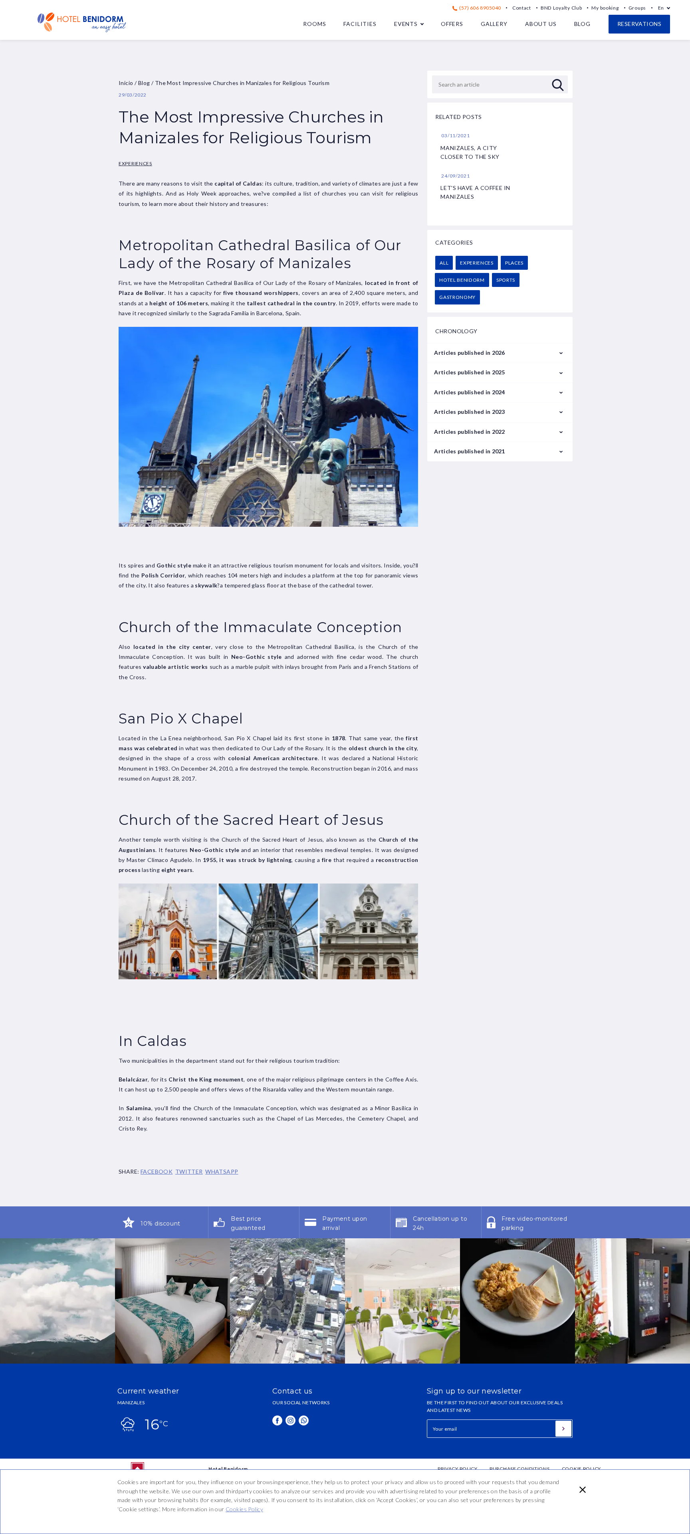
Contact (521, 8)
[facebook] (277, 1420)
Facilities (359, 23)
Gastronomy (457, 297)
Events (406, 23)
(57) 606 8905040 (479, 8)
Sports (505, 280)
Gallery (494, 23)
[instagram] (290, 1420)
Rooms (314, 23)
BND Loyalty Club (561, 8)
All (444, 263)
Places (514, 263)
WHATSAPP (221, 1171)
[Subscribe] (563, 1429)
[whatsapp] (304, 1420)
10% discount (160, 1223)
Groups (637, 8)
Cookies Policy (244, 1509)
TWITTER (189, 1171)
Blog (582, 23)
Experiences (135, 163)
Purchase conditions (520, 1469)
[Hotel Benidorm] (81, 35)
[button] (583, 1490)
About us (541, 23)
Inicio (126, 82)
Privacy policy (458, 1469)
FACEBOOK (156, 1171)
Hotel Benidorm (461, 280)
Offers (452, 23)
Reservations (639, 23)
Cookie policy (581, 1469)
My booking (605, 8)
